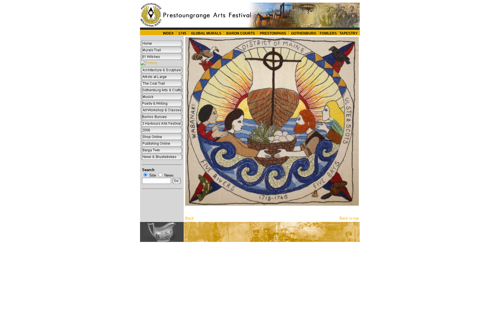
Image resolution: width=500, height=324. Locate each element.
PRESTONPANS (273, 33)
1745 (182, 33)
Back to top (349, 218)
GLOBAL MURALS (205, 33)
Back (189, 218)
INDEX (168, 33)
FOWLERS (328, 33)
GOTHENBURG (304, 33)
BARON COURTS (240, 33)
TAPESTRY (348, 33)
